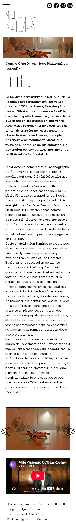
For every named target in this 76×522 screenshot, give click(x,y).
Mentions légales (18, 519)
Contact (42, 519)
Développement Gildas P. (23, 514)
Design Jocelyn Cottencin (23, 509)
